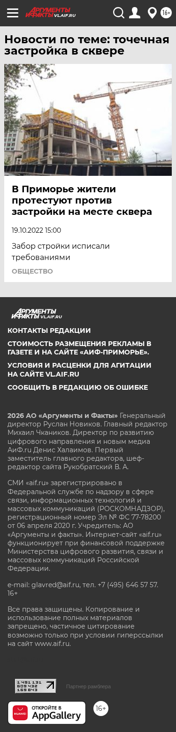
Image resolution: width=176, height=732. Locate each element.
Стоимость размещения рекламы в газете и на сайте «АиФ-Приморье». (79, 347)
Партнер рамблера (88, 686)
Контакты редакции (49, 330)
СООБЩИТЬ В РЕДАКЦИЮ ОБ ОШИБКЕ (78, 387)
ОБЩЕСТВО (32, 271)
